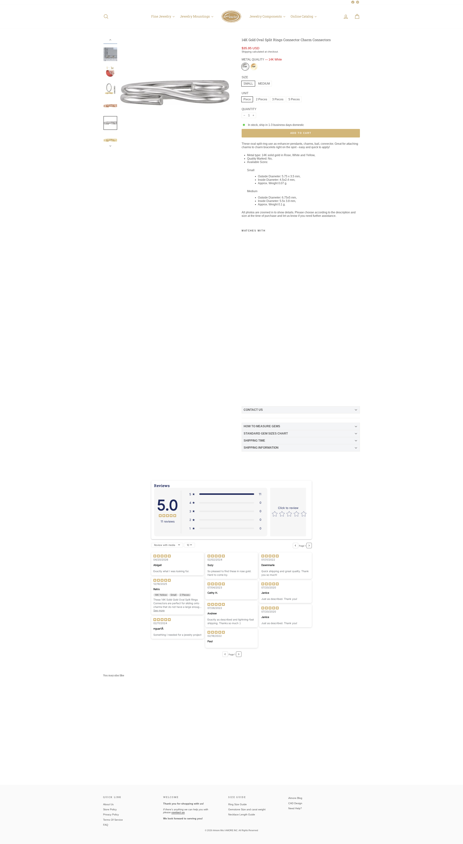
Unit (245, 93)
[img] (167, 516)
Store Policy (110, 809)
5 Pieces (294, 99)
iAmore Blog (295, 798)
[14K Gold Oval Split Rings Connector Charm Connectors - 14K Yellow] (251, 394)
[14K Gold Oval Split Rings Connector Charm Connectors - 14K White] (244, 394)
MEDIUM (264, 83)
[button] (225, 494)
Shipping (247, 51)
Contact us (253, 409)
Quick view (134, 743)
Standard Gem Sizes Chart (266, 433)
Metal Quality (262, 59)
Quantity (249, 109)
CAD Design (295, 803)
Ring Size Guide (237, 804)
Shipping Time (254, 440)
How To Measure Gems (262, 426)
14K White (245, 66)
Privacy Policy (111, 814)
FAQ (105, 824)
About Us (108, 804)
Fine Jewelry (161, 16)
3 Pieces (277, 99)
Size (245, 77)
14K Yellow (254, 66)
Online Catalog (302, 16)
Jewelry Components (266, 16)
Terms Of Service (113, 819)
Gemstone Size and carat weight (247, 809)
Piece (247, 99)
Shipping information (261, 447)
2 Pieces (261, 99)
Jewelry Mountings (195, 16)
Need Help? (295, 808)
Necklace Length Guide (241, 814)
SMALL (248, 83)
